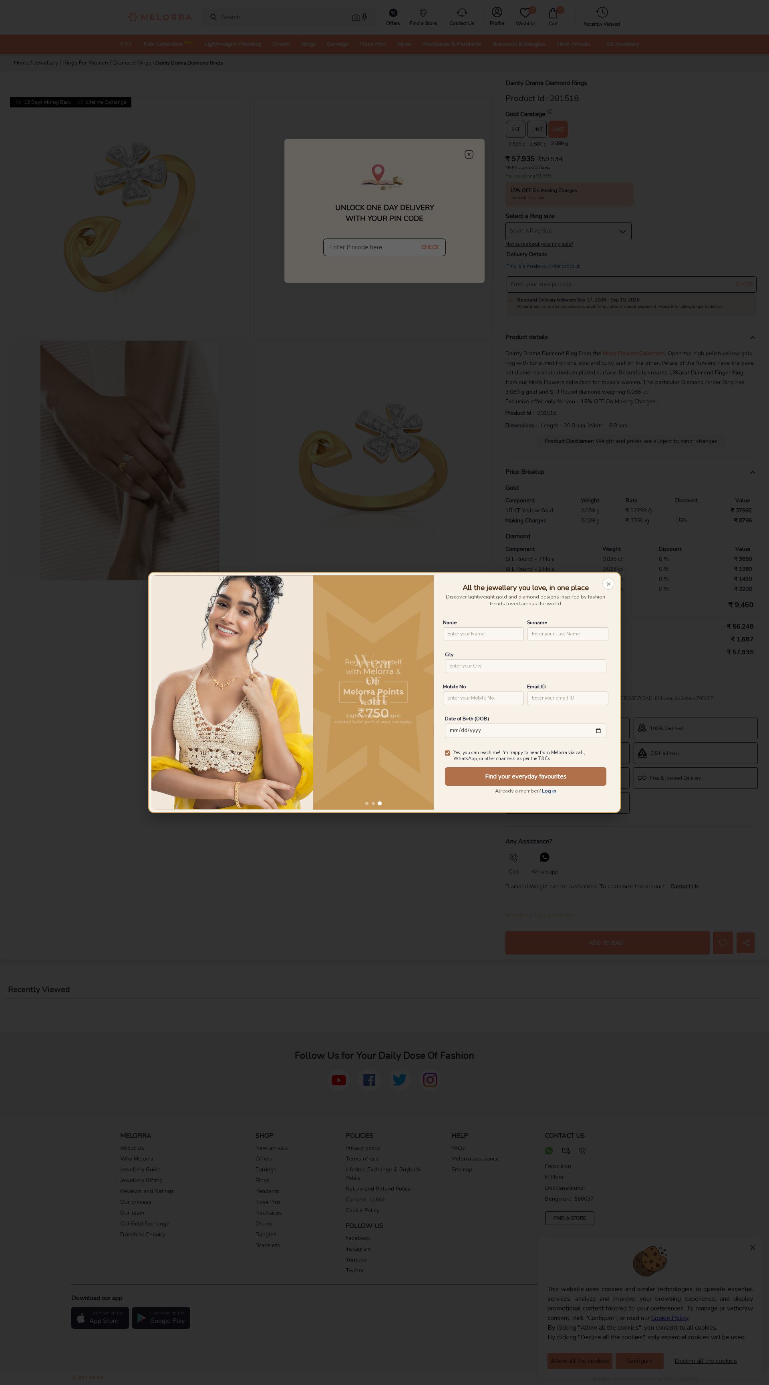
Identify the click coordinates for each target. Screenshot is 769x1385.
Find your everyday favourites (525, 776)
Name (450, 622)
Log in (549, 791)
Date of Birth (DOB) (467, 718)
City (449, 654)
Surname (537, 622)
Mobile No (454, 686)
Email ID (536, 686)
